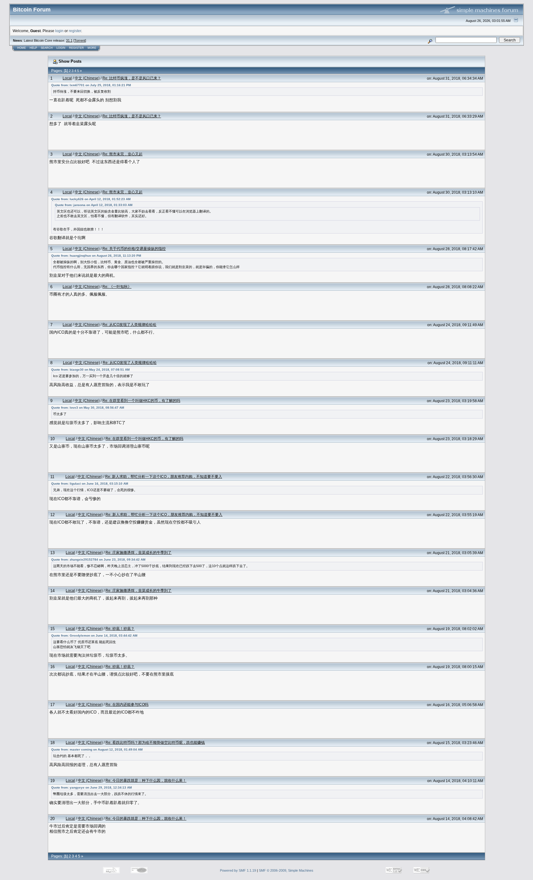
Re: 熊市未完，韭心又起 (122, 154)
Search (47, 47)
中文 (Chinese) (87, 78)
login (59, 31)
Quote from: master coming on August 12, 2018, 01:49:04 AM (97, 749)
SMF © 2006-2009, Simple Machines (286, 870)
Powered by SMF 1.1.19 (238, 870)
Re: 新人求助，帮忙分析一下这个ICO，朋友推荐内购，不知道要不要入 (163, 476)
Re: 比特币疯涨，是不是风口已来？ (131, 78)
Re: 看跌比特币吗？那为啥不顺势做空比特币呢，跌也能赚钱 (155, 742)
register (75, 31)
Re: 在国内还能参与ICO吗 (126, 704)
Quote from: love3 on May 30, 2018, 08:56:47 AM (87, 407)
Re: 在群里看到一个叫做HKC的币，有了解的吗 (141, 400)
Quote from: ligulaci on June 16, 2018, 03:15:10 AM (89, 483)
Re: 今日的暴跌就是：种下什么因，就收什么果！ (145, 780)
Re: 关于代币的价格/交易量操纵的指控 (134, 248)
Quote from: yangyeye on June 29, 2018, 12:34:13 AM (91, 787)
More (92, 47)
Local (67, 78)
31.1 (69, 40)
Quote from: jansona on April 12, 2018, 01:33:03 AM (93, 205)
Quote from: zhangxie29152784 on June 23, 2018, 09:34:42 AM (98, 559)
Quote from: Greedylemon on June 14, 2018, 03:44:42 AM (94, 635)
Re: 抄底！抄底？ (119, 628)
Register (76, 47)
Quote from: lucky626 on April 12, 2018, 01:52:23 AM (90, 199)
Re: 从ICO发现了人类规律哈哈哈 (129, 324)
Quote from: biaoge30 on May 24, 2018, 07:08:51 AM (90, 369)
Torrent (79, 40)
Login (60, 47)
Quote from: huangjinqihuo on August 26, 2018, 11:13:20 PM (96, 255)
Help (33, 47)
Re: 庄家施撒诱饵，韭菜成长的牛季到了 (138, 552)
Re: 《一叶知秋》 (116, 286)
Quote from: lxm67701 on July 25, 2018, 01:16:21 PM (91, 85)
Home (21, 47)
